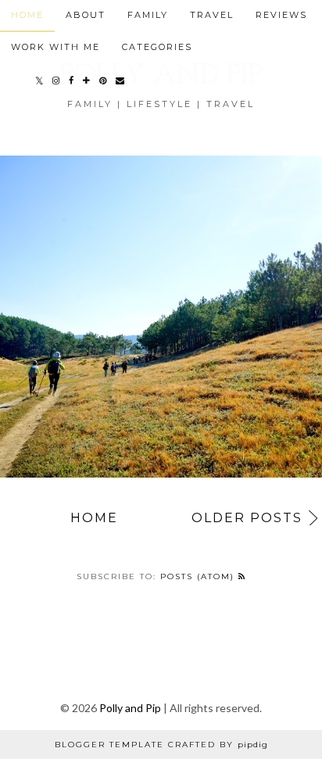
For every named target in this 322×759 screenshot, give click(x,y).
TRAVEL (212, 14)
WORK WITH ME (55, 46)
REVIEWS (281, 14)
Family (147, 14)
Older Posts (246, 517)
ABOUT (86, 14)
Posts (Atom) (199, 576)
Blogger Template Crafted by (161, 744)
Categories (157, 46)
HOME (27, 14)
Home (94, 517)
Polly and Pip (130, 707)
